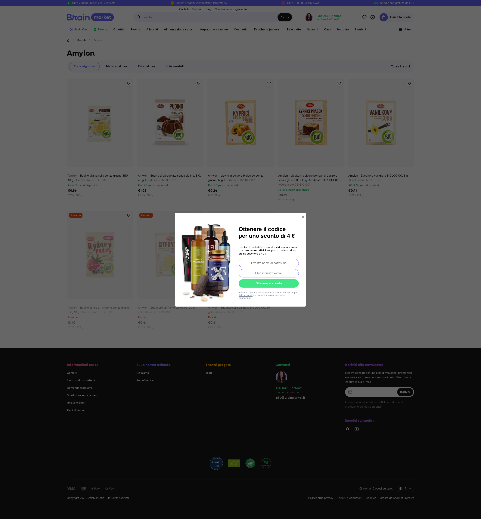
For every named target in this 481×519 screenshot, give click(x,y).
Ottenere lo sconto (269, 283)
